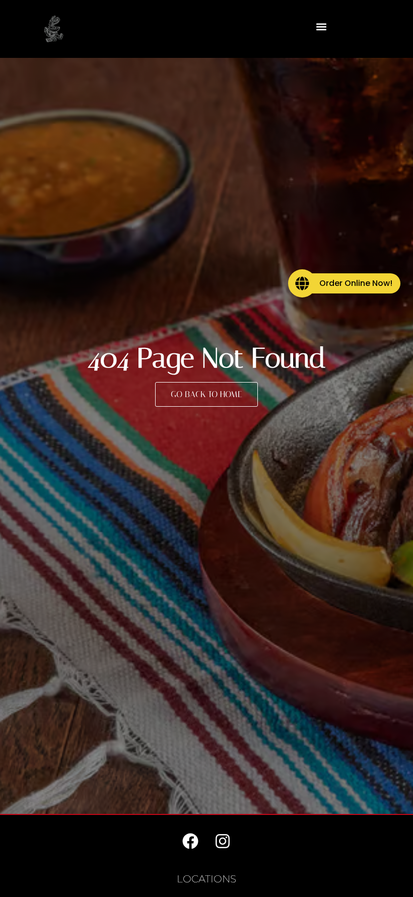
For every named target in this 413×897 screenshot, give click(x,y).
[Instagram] (222, 841)
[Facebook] (190, 841)
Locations (206, 879)
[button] (321, 26)
